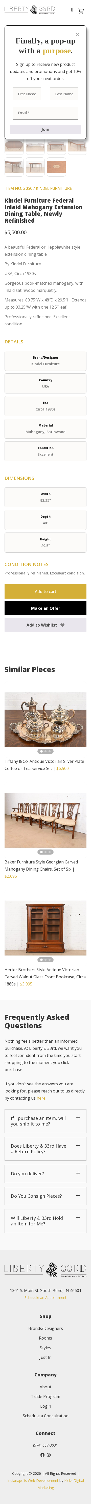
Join (45, 129)
